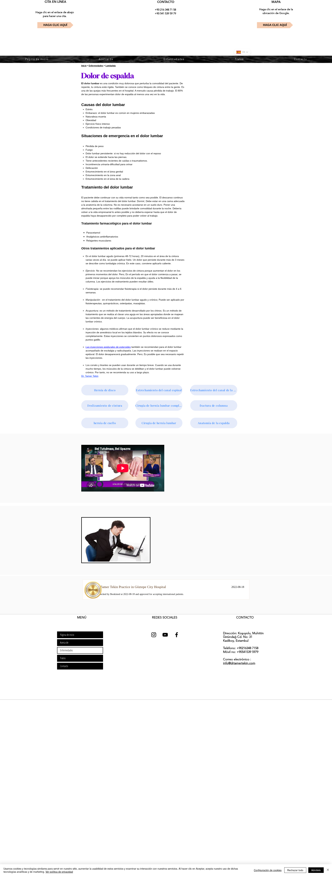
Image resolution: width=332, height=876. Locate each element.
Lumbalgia (110, 66)
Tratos (63, 658)
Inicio (83, 66)
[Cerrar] (328, 870)
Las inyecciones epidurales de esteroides (108, 347)
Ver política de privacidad (59, 871)
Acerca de (64, 642)
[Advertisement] (104, 724)
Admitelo (316, 870)
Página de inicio (67, 635)
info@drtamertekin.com (239, 663)
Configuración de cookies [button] (268, 870)
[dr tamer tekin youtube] (165, 634)
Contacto (64, 666)
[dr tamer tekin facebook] (176, 634)
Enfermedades (96, 66)
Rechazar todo (295, 870)
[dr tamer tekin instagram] (153, 634)
